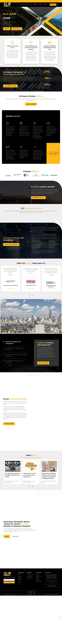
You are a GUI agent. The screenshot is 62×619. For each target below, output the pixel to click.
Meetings (35, 4)
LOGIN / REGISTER (56, 1)
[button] (33, 294)
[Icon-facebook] (28, 592)
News (31, 4)
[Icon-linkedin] (34, 592)
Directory (45, 4)
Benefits (26, 4)
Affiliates (40, 4)
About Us (21, 4)
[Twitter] (31, 592)
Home (18, 4)
